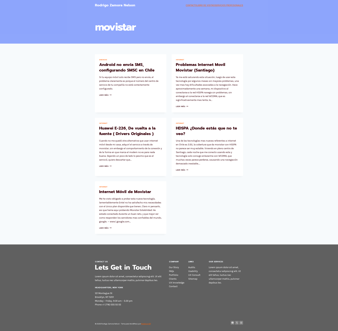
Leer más (105, 95)
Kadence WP (146, 324)
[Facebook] (232, 323)
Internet (180, 60)
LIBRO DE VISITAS (206, 5)
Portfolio (173, 275)
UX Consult (194, 275)
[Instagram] (241, 323)
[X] (237, 323)
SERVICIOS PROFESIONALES (229, 5)
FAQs (171, 271)
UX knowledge (176, 282)
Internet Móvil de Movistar (125, 192)
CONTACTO (191, 5)
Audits (191, 267)
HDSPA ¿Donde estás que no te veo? (206, 131)
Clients (173, 278)
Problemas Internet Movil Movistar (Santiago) (200, 67)
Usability (193, 271)
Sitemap (192, 278)
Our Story (174, 267)
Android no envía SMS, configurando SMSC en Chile (126, 67)
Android (103, 60)
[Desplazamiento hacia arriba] (332, 326)
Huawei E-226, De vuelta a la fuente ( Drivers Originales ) (127, 131)
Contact (173, 286)
